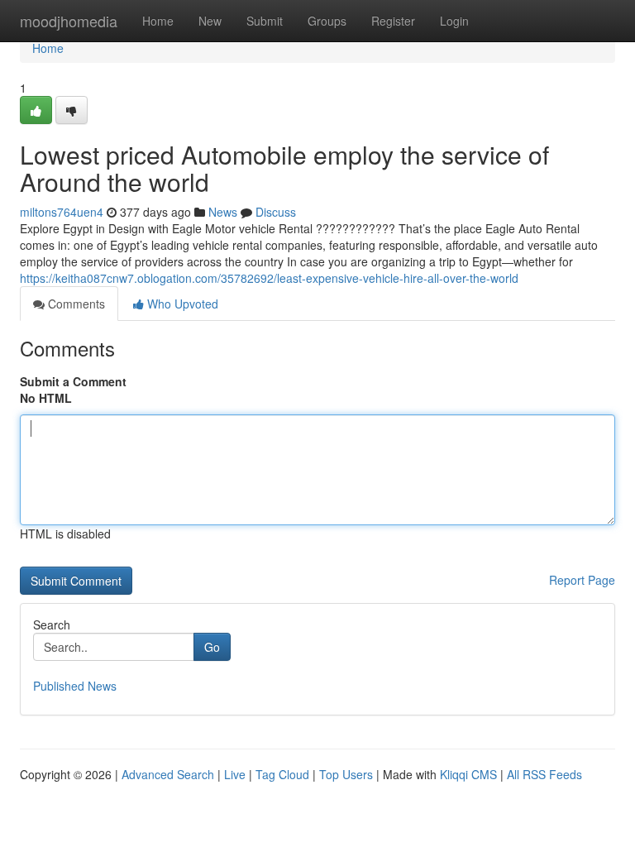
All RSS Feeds (544, 774)
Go (212, 647)
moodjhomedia (68, 20)
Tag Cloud (282, 774)
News (222, 211)
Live (235, 774)
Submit (264, 20)
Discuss (275, 211)
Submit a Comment (73, 381)
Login (454, 20)
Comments (75, 303)
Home (158, 20)
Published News (75, 685)
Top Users (346, 774)
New (210, 20)
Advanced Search (168, 774)
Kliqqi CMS (468, 774)
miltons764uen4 (61, 211)
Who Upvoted (181, 303)
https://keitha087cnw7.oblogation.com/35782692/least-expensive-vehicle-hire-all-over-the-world (269, 278)
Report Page (582, 580)
